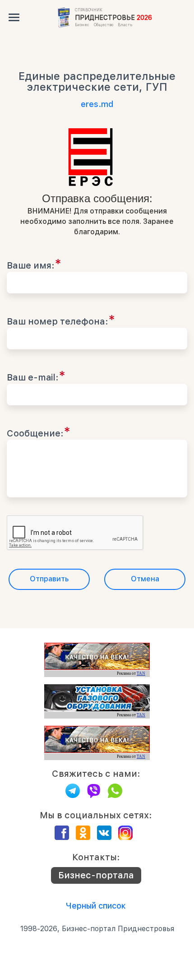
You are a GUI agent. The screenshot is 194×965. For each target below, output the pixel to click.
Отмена (145, 579)
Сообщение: (38, 431)
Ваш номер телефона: (61, 319)
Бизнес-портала (96, 875)
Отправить (49, 579)
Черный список (96, 905)
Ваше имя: (34, 263)
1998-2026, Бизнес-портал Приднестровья (97, 928)
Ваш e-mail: (36, 375)
